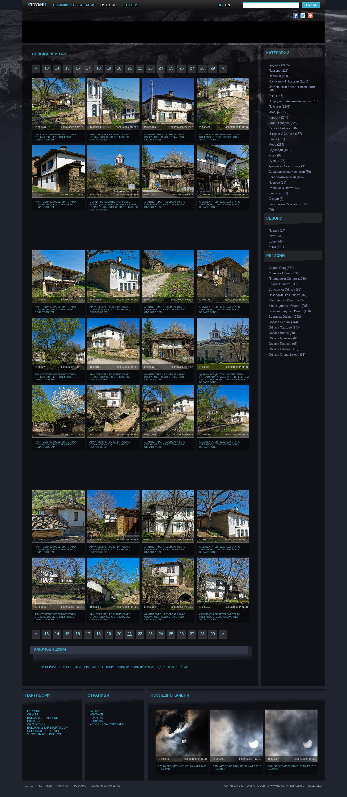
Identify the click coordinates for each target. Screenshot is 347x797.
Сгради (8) (276, 199)
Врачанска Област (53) (285, 289)
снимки (123, 667)
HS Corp (33, 711)
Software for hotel (43, 731)
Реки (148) (276, 96)
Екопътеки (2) (278, 193)
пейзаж (182, 667)
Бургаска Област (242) (285, 316)
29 (213, 68)
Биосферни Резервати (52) (288, 204)
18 (98, 68)
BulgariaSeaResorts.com (47, 727)
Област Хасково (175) (284, 327)
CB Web (32, 714)
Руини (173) (277, 161)
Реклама (96, 721)
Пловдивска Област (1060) (288, 278)
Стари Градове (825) (283, 123)
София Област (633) (283, 284)
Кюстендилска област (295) (289, 306)
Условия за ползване (106, 724)
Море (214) (276, 144)
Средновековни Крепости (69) (290, 171)
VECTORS (130, 5)
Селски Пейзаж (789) (283, 128)
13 (46, 68)
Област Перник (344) (283, 322)
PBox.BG (33, 721)
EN (227, 5)
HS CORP (108, 5)
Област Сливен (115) (283, 349)
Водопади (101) (280, 150)
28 (202, 68)
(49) (271, 209)
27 (192, 68)
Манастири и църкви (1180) (288, 81)
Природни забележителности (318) (293, 101)
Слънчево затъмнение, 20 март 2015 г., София (182, 767)
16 (78, 68)
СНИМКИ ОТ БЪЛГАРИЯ (74, 5)
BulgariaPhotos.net (43, 717)
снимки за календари (148, 667)
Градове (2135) (279, 65)
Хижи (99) (275, 155)
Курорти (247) (278, 117)
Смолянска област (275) (286, 300)
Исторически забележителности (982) (292, 88)
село (63, 667)
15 (67, 68)
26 (181, 68)
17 (88, 68)
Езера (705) (277, 139)
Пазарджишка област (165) (288, 295)
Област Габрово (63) (283, 343)
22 (140, 68)
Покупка (96, 717)
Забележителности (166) (286, 177)
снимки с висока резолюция (91, 667)
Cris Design (36, 724)
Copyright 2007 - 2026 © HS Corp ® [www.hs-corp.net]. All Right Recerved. (273, 786)
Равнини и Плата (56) (284, 188)
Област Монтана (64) (283, 338)
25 (171, 68)
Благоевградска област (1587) (290, 311)
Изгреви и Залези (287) (285, 134)
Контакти (96, 714)
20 (119, 68)
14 (57, 68)
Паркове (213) (278, 70)
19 (109, 68)
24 (161, 68)
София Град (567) (281, 268)
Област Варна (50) (282, 333)
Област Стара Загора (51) (287, 354)
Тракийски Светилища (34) (287, 166)
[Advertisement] (141, 32)
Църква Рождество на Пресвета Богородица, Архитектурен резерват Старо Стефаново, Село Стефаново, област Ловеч (114, 206)
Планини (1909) (279, 76)
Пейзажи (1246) (279, 106)
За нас (94, 711)
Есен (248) (276, 241)
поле (171, 667)
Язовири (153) (278, 112)
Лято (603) (276, 236)
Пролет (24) (277, 230)
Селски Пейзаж (45, 667)
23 (150, 68)
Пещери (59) (277, 182)
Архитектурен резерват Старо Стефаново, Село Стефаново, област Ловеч (55, 137)
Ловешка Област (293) (284, 273)
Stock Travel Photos (44, 734)
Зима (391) (276, 247)
